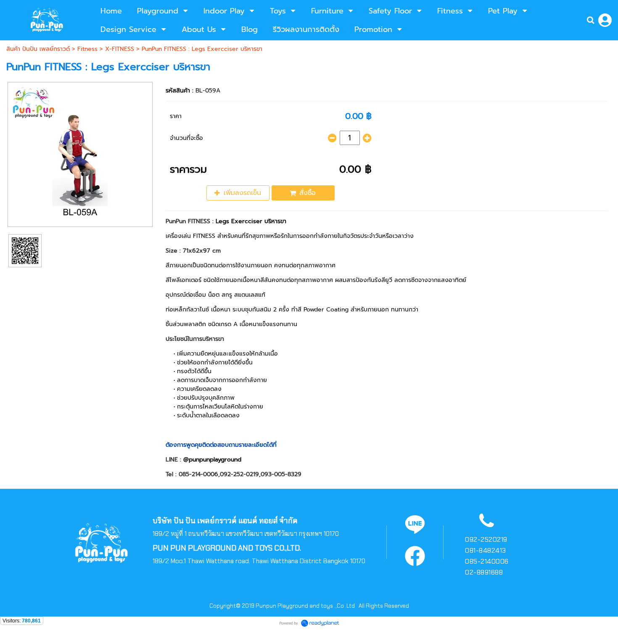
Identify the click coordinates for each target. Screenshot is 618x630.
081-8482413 (485, 550)
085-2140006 (487, 561)
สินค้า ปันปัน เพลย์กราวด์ (38, 49)
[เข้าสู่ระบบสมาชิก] (605, 20)
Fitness (87, 49)
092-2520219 (486, 539)
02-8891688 (484, 572)
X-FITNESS (119, 49)
